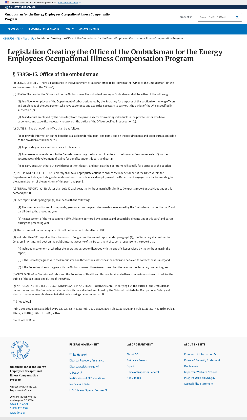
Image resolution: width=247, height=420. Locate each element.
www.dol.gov (17, 412)
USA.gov (74, 372)
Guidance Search (137, 360)
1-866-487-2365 (19, 408)
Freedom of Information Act (201, 354)
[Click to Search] (237, 17)
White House (77, 354)
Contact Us (186, 17)
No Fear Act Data (79, 384)
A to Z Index (134, 378)
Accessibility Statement (198, 384)
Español (131, 366)
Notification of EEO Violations (87, 378)
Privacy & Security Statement (202, 360)
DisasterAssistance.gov (83, 366)
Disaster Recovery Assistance (86, 360)
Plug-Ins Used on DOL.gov (199, 378)
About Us (28, 39)
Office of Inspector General (143, 372)
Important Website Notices (200, 372)
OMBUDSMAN (11, 39)
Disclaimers (191, 366)
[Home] (20, 350)
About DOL (133, 354)
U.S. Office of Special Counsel (87, 390)
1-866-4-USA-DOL (19, 404)
